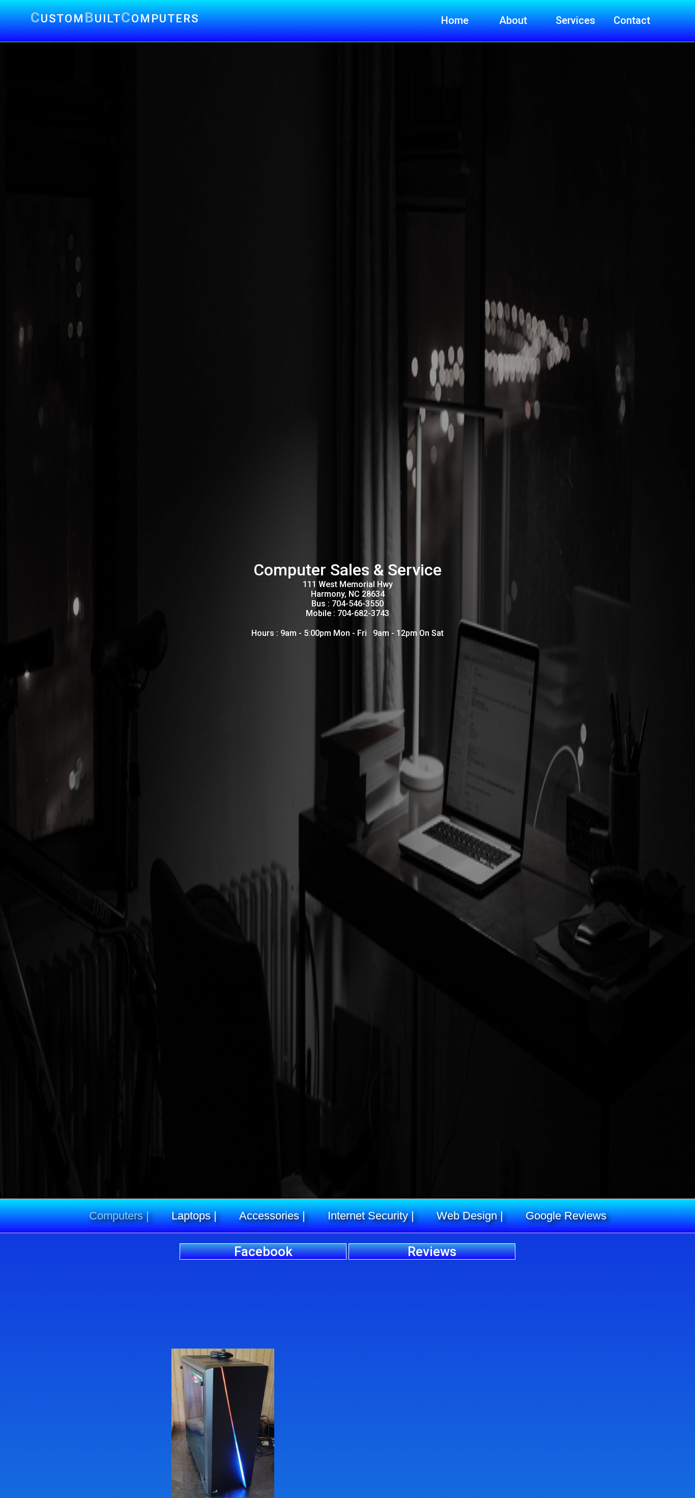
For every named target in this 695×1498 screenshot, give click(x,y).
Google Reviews (566, 1215)
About (513, 20)
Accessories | (272, 1215)
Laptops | (194, 1215)
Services (575, 20)
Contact (632, 20)
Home (455, 20)
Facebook (263, 1251)
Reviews (432, 1251)
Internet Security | (371, 1215)
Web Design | (470, 1215)
